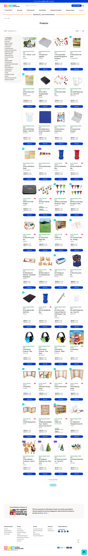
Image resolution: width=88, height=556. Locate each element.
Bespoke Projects (70, 10)
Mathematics (8, 65)
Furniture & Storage (9, 57)
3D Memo (41, 496)
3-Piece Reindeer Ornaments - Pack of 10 (28, 461)
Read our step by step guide (49, 1)
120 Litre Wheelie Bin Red (76, 167)
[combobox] (45, 5)
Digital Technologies (9, 51)
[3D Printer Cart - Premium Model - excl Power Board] (77, 484)
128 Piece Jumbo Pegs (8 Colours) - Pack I (76, 202)
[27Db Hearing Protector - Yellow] (61, 337)
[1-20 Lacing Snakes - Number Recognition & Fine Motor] (61, 42)
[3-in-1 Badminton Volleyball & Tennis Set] (77, 410)
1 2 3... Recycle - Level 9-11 (29, 55)
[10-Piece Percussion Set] (61, 80)
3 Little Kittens (74, 349)
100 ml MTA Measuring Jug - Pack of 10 (76, 93)
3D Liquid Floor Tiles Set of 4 (28, 497)
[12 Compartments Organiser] (77, 117)
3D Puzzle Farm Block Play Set (29, 536)
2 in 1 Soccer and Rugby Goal (43, 238)
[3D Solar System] (77, 524)
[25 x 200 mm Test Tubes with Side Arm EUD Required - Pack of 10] (61, 298)
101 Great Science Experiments (59, 130)
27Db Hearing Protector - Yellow (60, 350)
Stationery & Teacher (9, 79)
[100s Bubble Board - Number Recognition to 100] (45, 117)
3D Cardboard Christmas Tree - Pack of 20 (45, 461)
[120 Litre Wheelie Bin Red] (77, 154)
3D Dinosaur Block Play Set (76, 460)
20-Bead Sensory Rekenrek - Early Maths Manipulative (29, 275)
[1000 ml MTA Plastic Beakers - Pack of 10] (29, 117)
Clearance (81, 10)
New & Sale (19, 10)
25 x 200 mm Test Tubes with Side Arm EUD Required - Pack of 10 (60, 313)
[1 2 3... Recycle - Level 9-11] (29, 42)
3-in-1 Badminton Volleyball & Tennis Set (76, 423)
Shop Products (9, 10)
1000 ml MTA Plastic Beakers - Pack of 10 (28, 130)
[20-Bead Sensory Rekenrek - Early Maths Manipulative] (29, 261)
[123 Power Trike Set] (45, 190)
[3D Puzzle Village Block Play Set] (45, 524)
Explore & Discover (9, 55)
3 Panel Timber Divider (61, 386)
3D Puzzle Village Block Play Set (45, 536)
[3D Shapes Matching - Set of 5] (61, 524)
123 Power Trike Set (44, 201)
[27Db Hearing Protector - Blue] (29, 337)
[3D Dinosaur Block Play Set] (77, 447)
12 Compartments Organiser (75, 130)
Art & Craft (7, 41)
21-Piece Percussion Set (75, 274)
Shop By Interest (30, 10)
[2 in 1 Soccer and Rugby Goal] (45, 225)
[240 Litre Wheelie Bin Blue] (45, 298)
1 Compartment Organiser (43, 55)
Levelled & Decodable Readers (11, 64)
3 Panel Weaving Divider (74, 387)
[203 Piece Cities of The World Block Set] (45, 261)
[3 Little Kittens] (77, 337)
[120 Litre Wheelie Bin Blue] (61, 154)
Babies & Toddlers (9, 43)
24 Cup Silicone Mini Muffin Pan (28, 311)
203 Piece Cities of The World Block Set (44, 274)
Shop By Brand (42, 10)
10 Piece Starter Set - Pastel (29, 93)
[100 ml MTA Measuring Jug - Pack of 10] (77, 80)
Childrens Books (8, 45)
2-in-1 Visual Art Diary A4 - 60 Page (76, 238)
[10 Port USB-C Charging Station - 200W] (45, 80)
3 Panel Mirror (27, 386)
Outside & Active (8, 69)
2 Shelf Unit (58, 237)
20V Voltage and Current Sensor (59, 274)
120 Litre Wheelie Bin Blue (60, 167)
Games (6, 58)
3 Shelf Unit (58, 422)
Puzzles (6, 72)
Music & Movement (9, 67)
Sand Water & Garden (9, 74)
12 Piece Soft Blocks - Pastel (29, 167)
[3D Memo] (45, 484)
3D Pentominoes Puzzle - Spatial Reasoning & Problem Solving (60, 499)
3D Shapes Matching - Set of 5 (61, 536)
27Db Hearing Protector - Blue (27, 350)
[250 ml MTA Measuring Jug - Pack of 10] (77, 298)
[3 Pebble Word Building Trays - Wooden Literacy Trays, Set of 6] (45, 410)
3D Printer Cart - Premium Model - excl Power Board (76, 498)
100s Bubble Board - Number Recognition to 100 (44, 131)
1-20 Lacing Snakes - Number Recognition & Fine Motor (61, 56)
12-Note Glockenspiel (45, 166)
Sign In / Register (76, 5)
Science (6, 76)
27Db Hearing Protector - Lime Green (43, 351)
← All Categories (8, 38)
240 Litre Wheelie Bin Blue (45, 311)
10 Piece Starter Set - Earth (76, 55)
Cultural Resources (9, 48)
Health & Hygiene (8, 60)
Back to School (8, 39)
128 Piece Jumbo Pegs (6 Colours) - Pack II (61, 202)
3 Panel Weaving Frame (29, 422)
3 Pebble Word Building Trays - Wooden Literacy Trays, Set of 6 (45, 424)
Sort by (5, 30)
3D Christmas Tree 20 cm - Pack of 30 (61, 460)
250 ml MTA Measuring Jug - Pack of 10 (76, 311)
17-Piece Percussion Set (28, 238)
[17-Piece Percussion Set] (29, 225)
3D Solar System (75, 535)
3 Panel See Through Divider (44, 387)
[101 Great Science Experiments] (61, 117)
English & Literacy (8, 53)
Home (5, 18)
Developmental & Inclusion (10, 50)
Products (8, 18)
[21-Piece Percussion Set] (77, 261)
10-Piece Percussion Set (60, 93)
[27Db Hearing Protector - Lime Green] (45, 337)
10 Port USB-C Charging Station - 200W (44, 94)
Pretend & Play (8, 71)
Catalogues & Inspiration (55, 10)
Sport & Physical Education (10, 78)
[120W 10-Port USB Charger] (29, 190)
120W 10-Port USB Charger (28, 202)
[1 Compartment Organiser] (45, 42)
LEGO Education (8, 62)
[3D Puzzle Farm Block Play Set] (29, 524)
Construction (8, 46)
